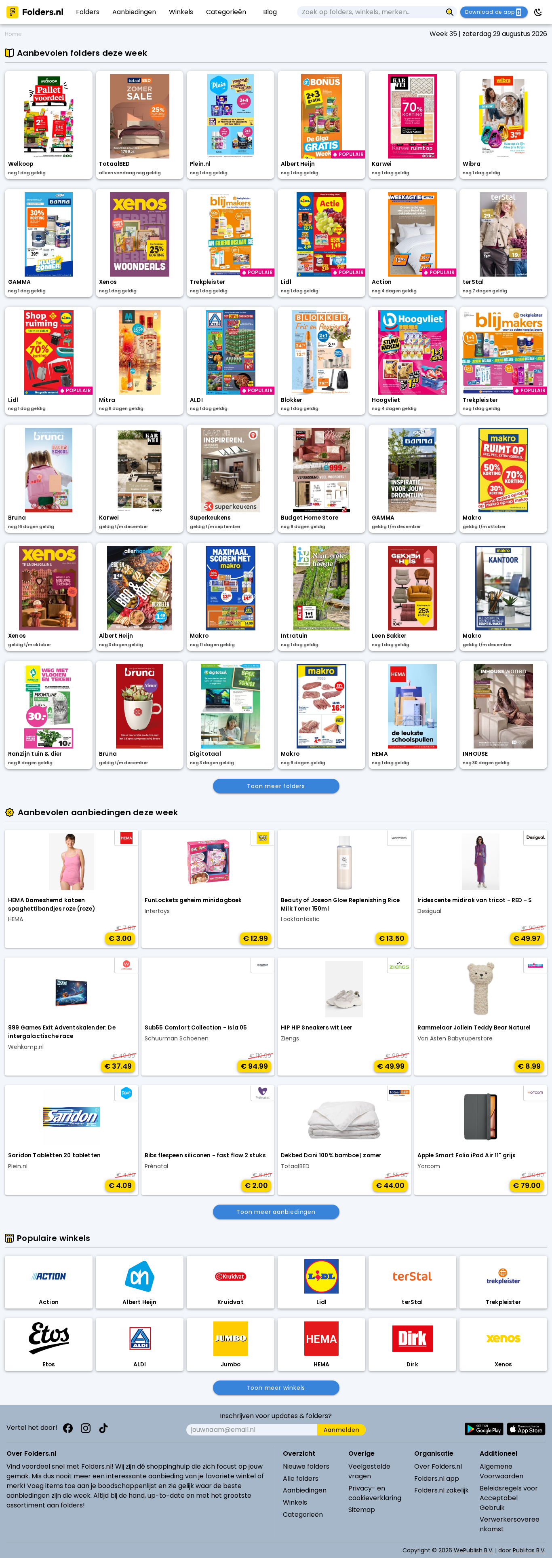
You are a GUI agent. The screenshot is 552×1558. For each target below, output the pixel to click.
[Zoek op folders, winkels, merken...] (449, 12)
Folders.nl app (436, 1478)
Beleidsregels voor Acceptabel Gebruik (509, 1498)
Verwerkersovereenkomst (509, 1524)
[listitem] (88, 12)
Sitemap (361, 1509)
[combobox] (370, 12)
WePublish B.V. (473, 1550)
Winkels (295, 1502)
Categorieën (303, 1514)
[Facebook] (68, 1428)
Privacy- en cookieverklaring (374, 1493)
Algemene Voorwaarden (501, 1471)
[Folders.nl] (34, 12)
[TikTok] (103, 1428)
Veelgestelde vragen (369, 1471)
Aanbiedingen (305, 1490)
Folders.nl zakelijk (441, 1490)
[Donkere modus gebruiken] (538, 12)
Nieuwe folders (306, 1466)
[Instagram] (85, 1428)
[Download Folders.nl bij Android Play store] (484, 1429)
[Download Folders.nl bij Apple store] (526, 1429)
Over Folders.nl (438, 1466)
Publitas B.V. (529, 1550)
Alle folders (300, 1478)
